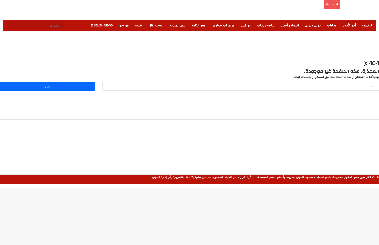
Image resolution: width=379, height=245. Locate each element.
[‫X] (374, 181)
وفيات (139, 25)
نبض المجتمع (177, 25)
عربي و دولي (313, 25)
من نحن (124, 25)
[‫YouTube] (367, 181)
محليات (332, 25)
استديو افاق (156, 25)
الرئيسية (367, 25)
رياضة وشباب (265, 25)
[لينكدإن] (371, 181)
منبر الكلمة (198, 25)
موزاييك (246, 25)
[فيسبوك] (378, 181)
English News (102, 25)
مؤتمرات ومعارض (223, 25)
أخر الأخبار (349, 25)
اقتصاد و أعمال (289, 25)
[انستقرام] (364, 181)
